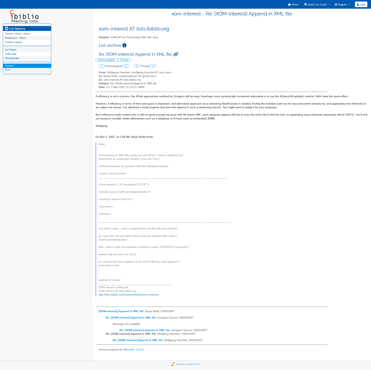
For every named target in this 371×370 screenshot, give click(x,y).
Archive (9, 65)
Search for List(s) (317, 4)
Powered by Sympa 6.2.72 (188, 364)
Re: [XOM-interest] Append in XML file (131, 317)
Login (362, 4)
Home (294, 4)
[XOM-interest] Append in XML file (121, 311)
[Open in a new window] (124, 45)
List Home (10, 49)
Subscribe (10, 53)
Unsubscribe (12, 58)
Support (342, 4)
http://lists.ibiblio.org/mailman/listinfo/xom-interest (128, 294)
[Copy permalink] (175, 54)
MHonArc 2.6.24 (134, 349)
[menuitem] (293, 4)
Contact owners (13, 42)
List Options (16, 28)
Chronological (106, 59)
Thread (124, 59)
